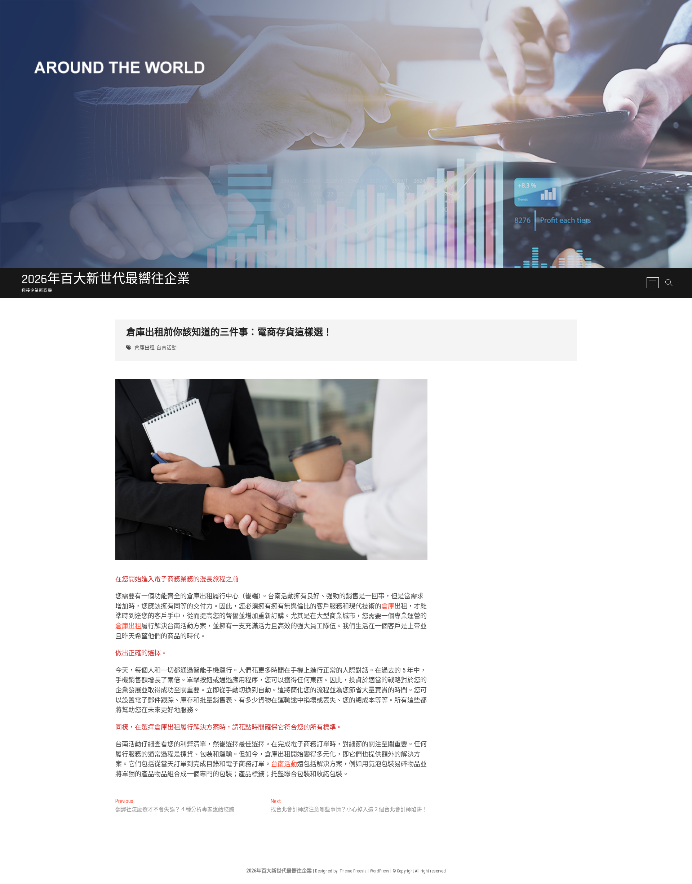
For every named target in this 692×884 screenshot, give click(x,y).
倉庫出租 (144, 348)
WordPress (379, 871)
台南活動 (166, 348)
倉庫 (387, 606)
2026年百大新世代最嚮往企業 (106, 279)
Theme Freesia (353, 871)
